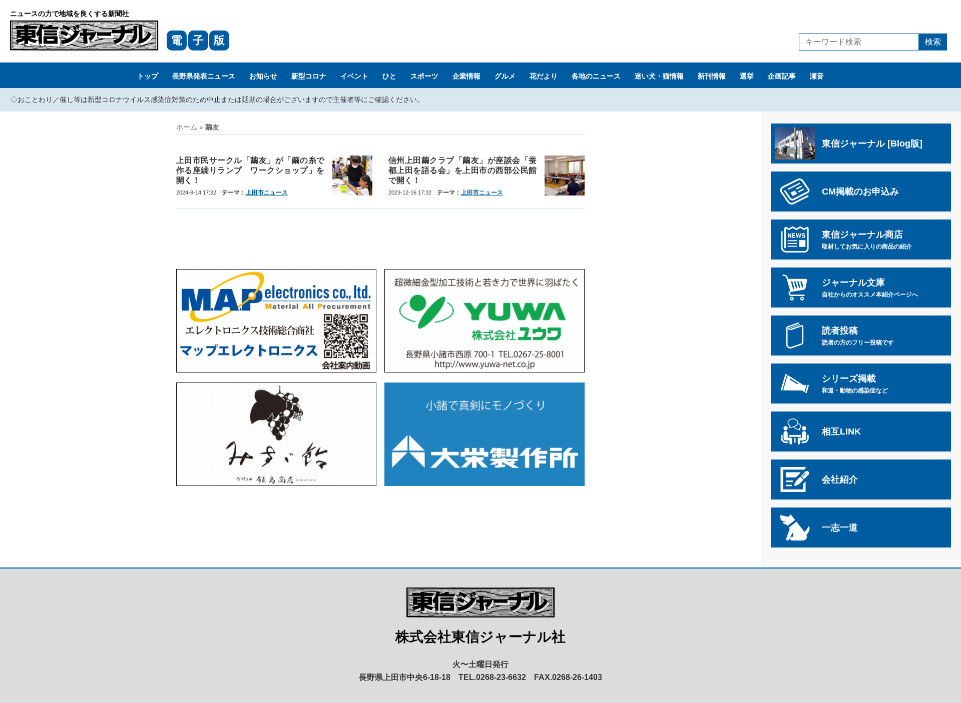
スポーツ (424, 76)
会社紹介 (840, 479)
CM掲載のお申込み (860, 191)
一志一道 (840, 527)
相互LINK (841, 431)
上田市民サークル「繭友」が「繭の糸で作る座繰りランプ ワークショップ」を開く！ (250, 170)
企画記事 (782, 76)
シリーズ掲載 (855, 384)
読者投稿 (858, 336)
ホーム (186, 127)
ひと (389, 76)
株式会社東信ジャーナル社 (480, 636)
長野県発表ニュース (203, 76)
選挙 (747, 76)
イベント (354, 76)
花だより (544, 76)
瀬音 (817, 76)
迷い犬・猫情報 (659, 76)
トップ (147, 76)
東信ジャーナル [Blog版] (872, 143)
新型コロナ (308, 76)
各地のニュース (596, 76)
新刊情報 (712, 76)
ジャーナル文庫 (870, 288)
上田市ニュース (267, 192)
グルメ (505, 76)
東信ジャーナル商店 (867, 240)
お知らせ (263, 76)
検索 (933, 42)
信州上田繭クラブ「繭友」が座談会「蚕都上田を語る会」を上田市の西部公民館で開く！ (462, 170)
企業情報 (466, 76)
